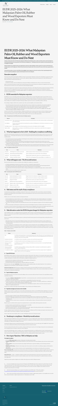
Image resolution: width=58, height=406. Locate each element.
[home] (5, 5)
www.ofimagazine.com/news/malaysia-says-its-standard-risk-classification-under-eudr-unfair (19, 371)
